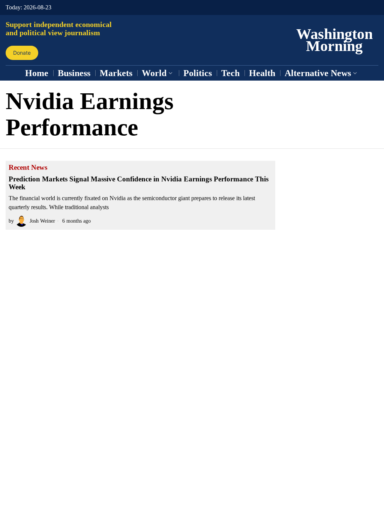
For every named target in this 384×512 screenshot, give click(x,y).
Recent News (28, 167)
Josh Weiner (42, 221)
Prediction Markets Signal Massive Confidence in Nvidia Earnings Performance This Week (138, 183)
